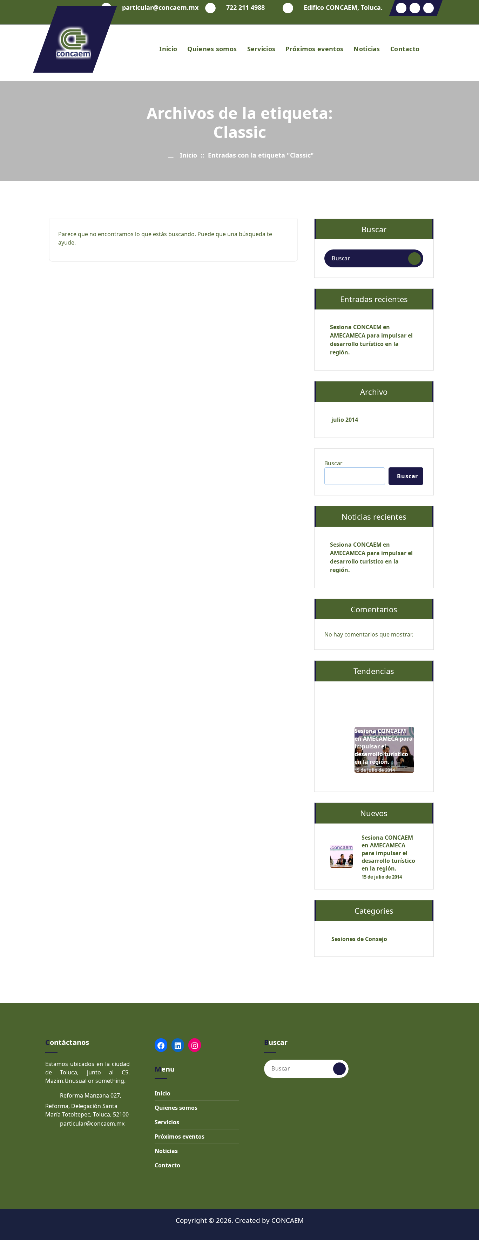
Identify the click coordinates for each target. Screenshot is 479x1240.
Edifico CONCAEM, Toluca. (343, 8)
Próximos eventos (314, 49)
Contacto (404, 49)
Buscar (333, 463)
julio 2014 (344, 420)
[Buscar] (414, 258)
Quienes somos (212, 49)
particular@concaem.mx (160, 8)
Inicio (168, 49)
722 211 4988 (245, 8)
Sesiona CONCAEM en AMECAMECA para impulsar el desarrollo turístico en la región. (371, 339)
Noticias (366, 49)
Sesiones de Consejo (359, 939)
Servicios (261, 49)
